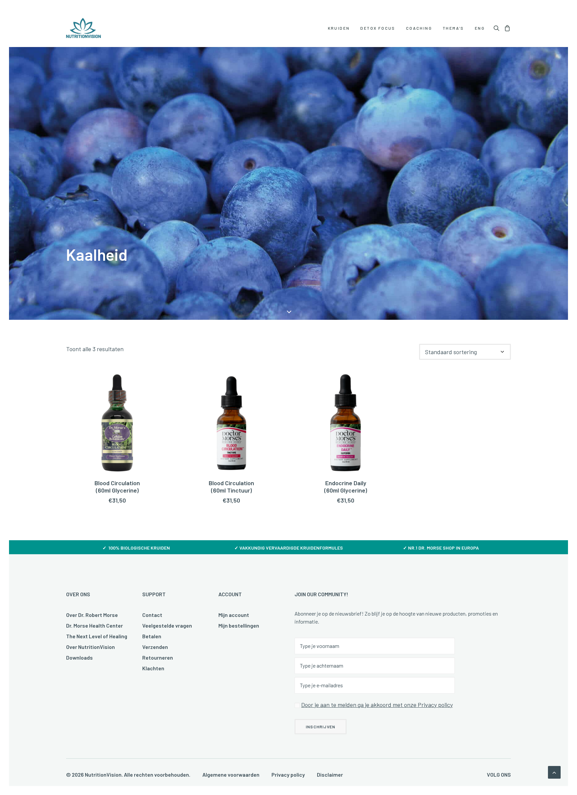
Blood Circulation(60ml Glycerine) (117, 486)
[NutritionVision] (83, 28)
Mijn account (233, 615)
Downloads (79, 657)
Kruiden (339, 28)
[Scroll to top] (554, 771)
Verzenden (155, 647)
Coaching (419, 28)
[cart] (506, 28)
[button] (498, 28)
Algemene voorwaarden (230, 774)
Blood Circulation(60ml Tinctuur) (231, 486)
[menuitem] (339, 28)
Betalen (151, 636)
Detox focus (377, 28)
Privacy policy (288, 774)
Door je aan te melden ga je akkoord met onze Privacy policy (377, 704)
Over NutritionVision (90, 647)
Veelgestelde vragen (167, 625)
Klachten (153, 668)
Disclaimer (330, 774)
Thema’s (453, 28)
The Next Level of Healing (96, 636)
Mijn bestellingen (238, 625)
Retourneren (157, 657)
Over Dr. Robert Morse (92, 615)
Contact (152, 615)
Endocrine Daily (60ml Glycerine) (345, 486)
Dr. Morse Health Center (94, 625)
